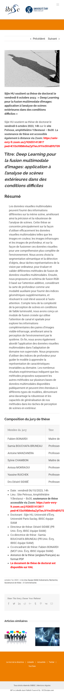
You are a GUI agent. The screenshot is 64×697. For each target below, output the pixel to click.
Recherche (53, 580)
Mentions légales (43, 685)
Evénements (44, 580)
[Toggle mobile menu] (58, 4)
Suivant (52, 38)
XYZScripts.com (48, 690)
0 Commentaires (29, 583)
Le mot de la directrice (15, 662)
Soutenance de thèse (12, 583)
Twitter (51, 662)
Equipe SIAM (33, 580)
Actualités (41, 662)
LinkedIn (30, 662)
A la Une (23, 580)
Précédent (39, 38)
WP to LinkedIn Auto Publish (20, 690)
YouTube (32, 666)
